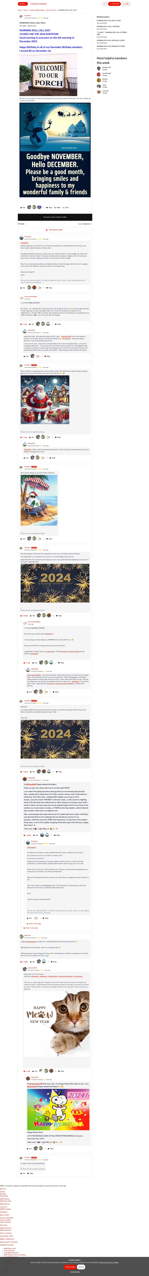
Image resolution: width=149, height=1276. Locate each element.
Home (20, 10)
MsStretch (27, 935)
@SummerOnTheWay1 (34, 675)
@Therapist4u (31, 847)
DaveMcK (27, 15)
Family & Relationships (37, 10)
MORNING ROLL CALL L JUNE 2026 (108, 26)
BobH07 (105, 79)
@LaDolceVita (50, 651)
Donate (2, 1192)
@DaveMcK (24, 243)
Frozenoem (27, 236)
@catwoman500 (66, 336)
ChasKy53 (105, 91)
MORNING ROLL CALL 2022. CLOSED (109, 20)
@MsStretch (34, 653)
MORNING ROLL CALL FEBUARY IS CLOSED (111, 46)
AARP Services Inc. (6, 1228)
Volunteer (3, 1194)
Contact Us (3, 1207)
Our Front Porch (51, 10)
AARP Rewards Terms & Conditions (15, 1255)
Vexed (104, 85)
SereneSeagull (106, 73)
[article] (55, 263)
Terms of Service (9, 1250)
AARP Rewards (4, 1199)
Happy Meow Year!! (35, 1132)
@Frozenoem (66, 338)
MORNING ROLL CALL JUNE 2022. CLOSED (111, 40)
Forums (26, 10)
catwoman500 (32, 968)
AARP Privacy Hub (10, 1248)
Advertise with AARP (6, 1218)
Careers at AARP (5, 1220)
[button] (114, 4)
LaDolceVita (31, 330)
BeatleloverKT (106, 67)
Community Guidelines (38, 4)
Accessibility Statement (11, 1253)
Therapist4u (31, 778)
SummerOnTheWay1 (30, 296)
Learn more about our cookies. (108, 1262)
